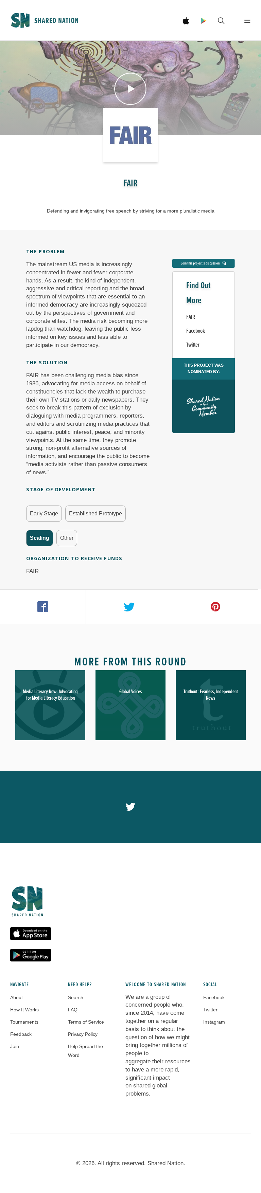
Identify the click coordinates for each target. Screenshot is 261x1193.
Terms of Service (86, 1022)
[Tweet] (129, 606)
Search (75, 997)
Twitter (192, 345)
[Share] (43, 606)
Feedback (21, 1034)
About (16, 997)
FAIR (190, 317)
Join (14, 1046)
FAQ (72, 1009)
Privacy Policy (83, 1034)
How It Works (24, 1009)
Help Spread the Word (85, 1051)
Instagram (214, 1022)
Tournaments (24, 1022)
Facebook (195, 331)
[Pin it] (215, 606)
